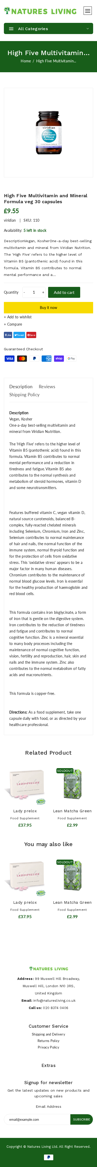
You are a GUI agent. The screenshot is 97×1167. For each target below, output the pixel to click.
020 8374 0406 (55, 1008)
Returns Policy (49, 1041)
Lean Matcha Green (72, 811)
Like (8, 335)
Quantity (11, 292)
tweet (20, 335)
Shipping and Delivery (48, 1034)
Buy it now (48, 307)
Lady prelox (25, 811)
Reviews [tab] (47, 386)
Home (26, 61)
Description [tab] (20, 386)
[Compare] (48, 324)
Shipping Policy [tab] (24, 394)
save (32, 335)
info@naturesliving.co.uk (54, 1001)
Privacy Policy (48, 1047)
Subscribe (81, 1119)
